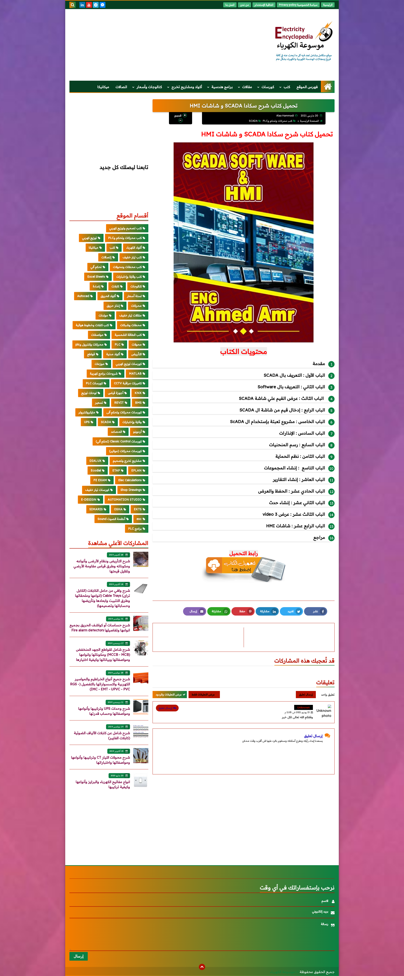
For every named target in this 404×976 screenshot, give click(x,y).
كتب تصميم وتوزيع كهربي (125, 228)
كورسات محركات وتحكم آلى (124, 412)
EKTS (138, 509)
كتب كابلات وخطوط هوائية (92, 325)
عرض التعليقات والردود (169, 694)
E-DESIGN (88, 499)
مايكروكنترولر (86, 412)
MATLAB (135, 373)
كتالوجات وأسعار (149, 87)
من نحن (244, 4)
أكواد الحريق (108, 296)
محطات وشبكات (131, 325)
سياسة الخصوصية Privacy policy (298, 4)
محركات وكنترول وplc (89, 344)
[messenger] (102, 5)
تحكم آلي (96, 267)
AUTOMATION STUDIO (125, 499)
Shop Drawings (131, 490)
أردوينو (137, 432)
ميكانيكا (103, 87)
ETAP (116, 470)
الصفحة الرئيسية (309, 120)
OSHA (118, 509)
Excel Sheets (96, 276)
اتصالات (121, 87)
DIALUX (95, 461)
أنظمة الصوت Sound (111, 519)
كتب (287, 87)
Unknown (303, 707)
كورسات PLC (94, 383)
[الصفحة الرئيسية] (328, 86)
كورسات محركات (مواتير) (125, 451)
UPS (87, 422)
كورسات (268, 87)
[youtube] (89, 5)
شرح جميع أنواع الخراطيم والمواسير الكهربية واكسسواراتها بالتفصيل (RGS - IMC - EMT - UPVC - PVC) (100, 684)
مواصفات (97, 335)
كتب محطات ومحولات (127, 267)
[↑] (202, 967)
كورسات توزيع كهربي (129, 364)
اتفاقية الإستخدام (264, 4)
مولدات (103, 315)
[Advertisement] (146, 44)
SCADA (253, 120)
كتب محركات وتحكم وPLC (277, 120)
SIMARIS (96, 509)
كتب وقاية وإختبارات (129, 276)
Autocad (83, 296)
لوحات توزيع (89, 393)
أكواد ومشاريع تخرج (186, 87)
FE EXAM (100, 480)
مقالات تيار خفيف (130, 315)
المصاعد (116, 432)
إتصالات (106, 257)
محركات (136, 306)
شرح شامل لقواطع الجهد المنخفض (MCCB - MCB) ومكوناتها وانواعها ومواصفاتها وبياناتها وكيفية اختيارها (103, 654)
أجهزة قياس (115, 393)
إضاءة (96, 286)
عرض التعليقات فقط (203, 694)
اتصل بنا (229, 4)
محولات (137, 344)
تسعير (99, 402)
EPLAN (136, 470)
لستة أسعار (134, 296)
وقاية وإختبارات (132, 422)
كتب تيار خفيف (132, 257)
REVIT (119, 402)
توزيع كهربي (89, 238)
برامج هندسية (222, 87)
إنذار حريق (113, 306)
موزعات (99, 364)
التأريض (136, 354)
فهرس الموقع (307, 87)
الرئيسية (327, 4)
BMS (138, 402)
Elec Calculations (130, 480)
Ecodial (96, 470)
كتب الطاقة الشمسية (128, 335)
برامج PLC (135, 528)
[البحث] (72, 5)
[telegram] (96, 5)
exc (139, 519)
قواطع (91, 354)
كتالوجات (136, 286)
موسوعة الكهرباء (282, 972)
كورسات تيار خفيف (97, 490)
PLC (117, 344)
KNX (138, 393)
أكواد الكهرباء (134, 247)
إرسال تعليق (165, 708)
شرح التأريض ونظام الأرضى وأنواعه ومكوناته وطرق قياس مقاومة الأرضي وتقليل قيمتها (101, 566)
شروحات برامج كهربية (104, 373)
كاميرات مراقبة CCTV (128, 383)
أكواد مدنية (113, 354)
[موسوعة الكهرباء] (304, 41)
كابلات (115, 286)
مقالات (247, 87)
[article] (200, 637)
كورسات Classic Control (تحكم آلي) (119, 441)
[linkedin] (82, 5)
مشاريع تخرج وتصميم (127, 461)
